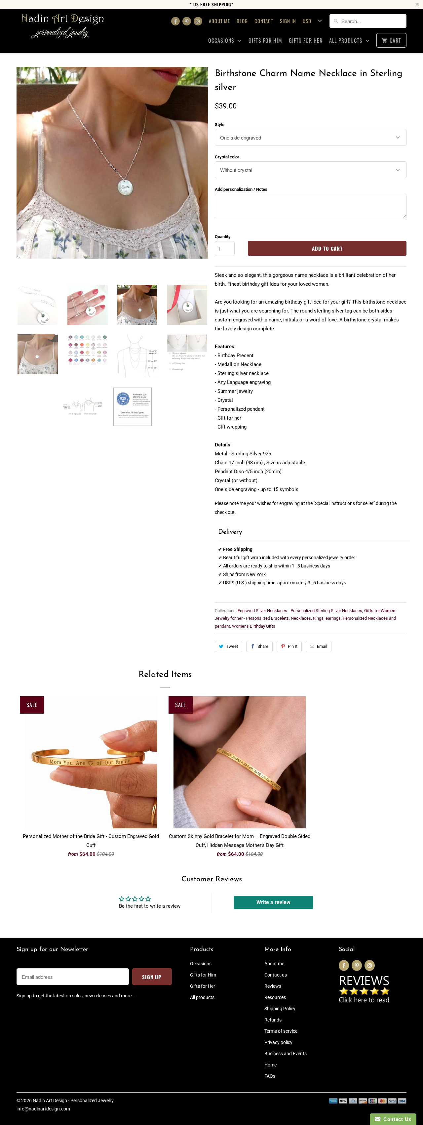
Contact (263, 20)
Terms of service (280, 1031)
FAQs (269, 1076)
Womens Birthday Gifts (253, 626)
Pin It (292, 646)
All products (346, 40)
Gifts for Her (306, 40)
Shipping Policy (279, 1008)
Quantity (223, 236)
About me (219, 20)
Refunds (273, 1019)
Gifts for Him (265, 40)
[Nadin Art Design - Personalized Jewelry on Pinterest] (186, 21)
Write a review (273, 902)
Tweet (232, 646)
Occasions (222, 40)
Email (322, 646)
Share (262, 646)
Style (219, 124)
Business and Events (285, 1053)
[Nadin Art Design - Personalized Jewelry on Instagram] (198, 21)
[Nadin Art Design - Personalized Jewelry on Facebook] (175, 21)
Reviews (272, 986)
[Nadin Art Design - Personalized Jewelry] (63, 28)
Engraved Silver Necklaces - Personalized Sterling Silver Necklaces (300, 610)
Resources (275, 997)
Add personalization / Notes (241, 189)
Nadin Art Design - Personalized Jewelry (73, 1100)
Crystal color (227, 156)
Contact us (275, 975)
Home (270, 1064)
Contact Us (395, 1119)
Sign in (288, 20)
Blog (242, 20)
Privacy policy (278, 1042)
